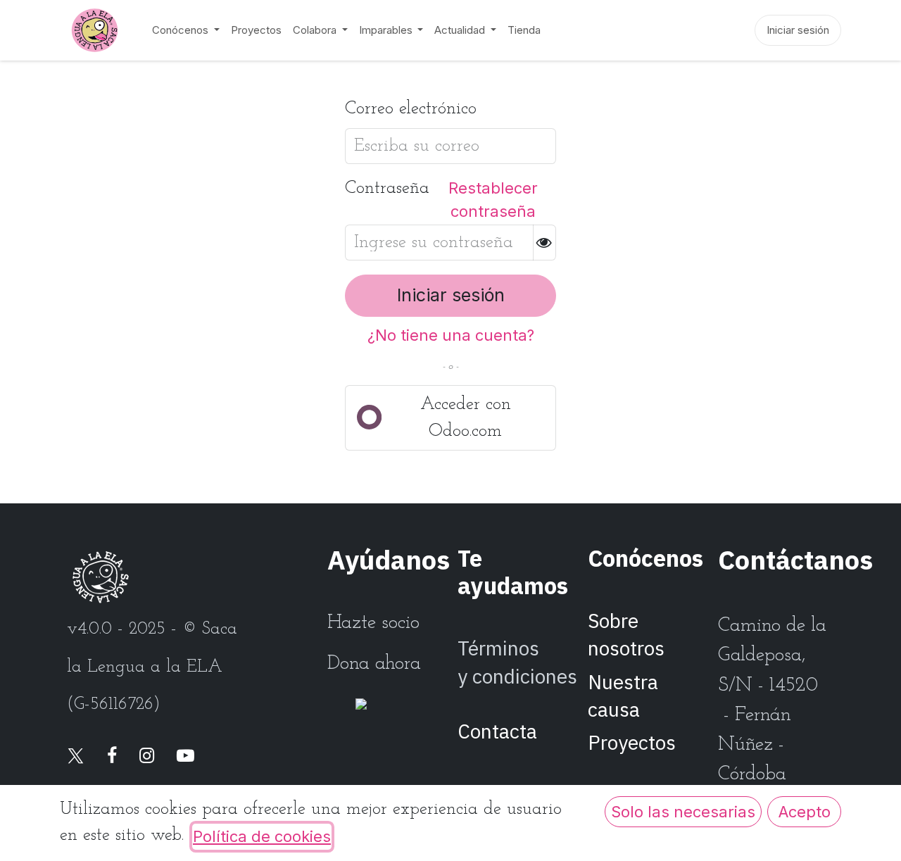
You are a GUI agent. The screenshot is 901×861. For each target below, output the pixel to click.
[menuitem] (185, 30)
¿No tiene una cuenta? (450, 335)
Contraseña (387, 188)
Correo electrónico (411, 109)
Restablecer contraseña (493, 199)
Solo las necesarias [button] (683, 812)
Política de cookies (262, 836)
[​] (75, 757)
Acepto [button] (805, 812)
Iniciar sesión (798, 30)
